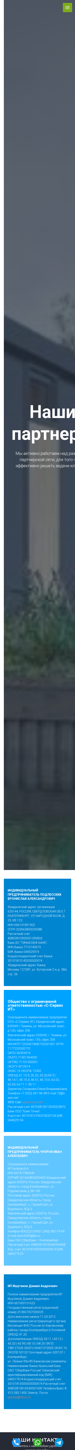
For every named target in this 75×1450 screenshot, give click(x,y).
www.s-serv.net (32, 1102)
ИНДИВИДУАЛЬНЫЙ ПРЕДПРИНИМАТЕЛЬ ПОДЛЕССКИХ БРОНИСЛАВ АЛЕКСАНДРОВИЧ (34, 895)
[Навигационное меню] (67, 7)
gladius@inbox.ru (19, 1397)
